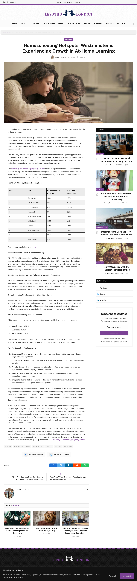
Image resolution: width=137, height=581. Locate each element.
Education (68, 39)
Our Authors (68, 2)
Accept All (127, 576)
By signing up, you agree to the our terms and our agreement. (114, 340)
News (14, 23)
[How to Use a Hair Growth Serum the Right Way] (46, 518)
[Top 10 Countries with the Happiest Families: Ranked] (114, 253)
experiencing (18, 446)
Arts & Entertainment (53, 23)
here (34, 247)
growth (27, 446)
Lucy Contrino (61, 57)
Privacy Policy (115, 342)
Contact (77, 2)
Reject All (112, 576)
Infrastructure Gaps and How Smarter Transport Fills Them (116, 233)
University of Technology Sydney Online (27, 169)
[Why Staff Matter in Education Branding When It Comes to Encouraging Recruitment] (75, 518)
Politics (121, 23)
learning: (58, 446)
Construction (101, 227)
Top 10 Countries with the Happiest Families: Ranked (116, 268)
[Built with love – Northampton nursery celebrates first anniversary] (114, 180)
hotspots (49, 446)
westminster (68, 446)
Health (87, 23)
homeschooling (38, 446)
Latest (9, 32)
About (59, 2)
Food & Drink (74, 23)
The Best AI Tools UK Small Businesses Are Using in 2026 (116, 160)
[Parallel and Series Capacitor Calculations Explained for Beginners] (17, 518)
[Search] (133, 23)
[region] (68, 574)
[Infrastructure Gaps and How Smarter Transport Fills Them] (114, 218)
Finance (110, 23)
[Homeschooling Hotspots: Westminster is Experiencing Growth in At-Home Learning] (68, 92)
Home (4, 32)
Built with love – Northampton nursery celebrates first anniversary (116, 196)
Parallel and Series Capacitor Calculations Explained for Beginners (17, 530)
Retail (23, 23)
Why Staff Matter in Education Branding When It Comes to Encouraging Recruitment (75, 530)
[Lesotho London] (68, 12)
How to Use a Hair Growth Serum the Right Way (46, 529)
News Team (110, 165)
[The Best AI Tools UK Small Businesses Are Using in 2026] (114, 144)
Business (98, 23)
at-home (8, 446)
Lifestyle (34, 23)
